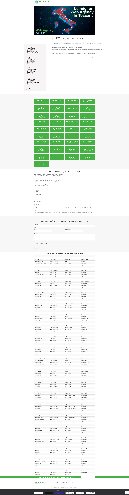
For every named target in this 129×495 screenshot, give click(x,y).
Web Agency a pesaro (68, 296)
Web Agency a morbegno (53, 468)
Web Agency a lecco (53, 358)
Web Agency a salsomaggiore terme (70, 395)
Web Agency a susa (83, 270)
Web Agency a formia (53, 283)
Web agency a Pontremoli (31, 74)
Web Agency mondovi (84, 472)
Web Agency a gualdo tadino (54, 329)
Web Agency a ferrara (53, 257)
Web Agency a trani (83, 307)
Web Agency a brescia (38, 309)
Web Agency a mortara (53, 470)
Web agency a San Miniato (31, 83)
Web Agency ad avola (84, 435)
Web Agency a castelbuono (38, 353)
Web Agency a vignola (84, 358)
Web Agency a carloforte (38, 336)
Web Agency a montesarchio (54, 459)
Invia (36, 247)
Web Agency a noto (67, 265)
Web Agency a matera (53, 415)
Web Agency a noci (67, 259)
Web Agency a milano (53, 426)
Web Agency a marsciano (53, 406)
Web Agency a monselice (53, 448)
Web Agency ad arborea (84, 408)
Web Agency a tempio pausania (85, 277)
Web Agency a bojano (38, 285)
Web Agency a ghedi (53, 307)
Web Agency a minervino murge (54, 430)
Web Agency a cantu (37, 331)
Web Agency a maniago (53, 402)
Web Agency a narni (67, 255)
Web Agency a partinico (68, 283)
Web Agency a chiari (37, 395)
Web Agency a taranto (84, 274)
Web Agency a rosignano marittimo (69, 378)
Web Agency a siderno (68, 457)
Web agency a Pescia (30, 75)
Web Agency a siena (67, 459)
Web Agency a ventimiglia (84, 340)
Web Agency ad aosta (84, 404)
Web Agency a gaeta (53, 296)
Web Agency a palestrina (68, 276)
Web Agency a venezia (84, 336)
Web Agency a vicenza (84, 353)
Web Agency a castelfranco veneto (39, 356)
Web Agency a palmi (67, 277)
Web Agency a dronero (38, 465)
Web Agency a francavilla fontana (55, 290)
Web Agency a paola (68, 279)
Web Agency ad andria (84, 400)
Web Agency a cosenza (38, 446)
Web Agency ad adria (83, 375)
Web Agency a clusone (38, 424)
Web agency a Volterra (31, 88)
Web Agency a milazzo (53, 428)
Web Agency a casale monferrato (39, 345)
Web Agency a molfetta (53, 443)
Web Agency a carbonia (38, 334)
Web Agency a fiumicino (53, 270)
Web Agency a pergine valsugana (69, 292)
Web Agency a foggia (53, 274)
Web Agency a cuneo (38, 457)
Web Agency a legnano (53, 362)
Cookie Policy (71, 482)
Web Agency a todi (83, 294)
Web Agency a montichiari (53, 463)
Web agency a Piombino (31, 70)
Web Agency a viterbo (84, 360)
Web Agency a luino (53, 384)
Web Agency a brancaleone (38, 305)
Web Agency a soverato (68, 474)
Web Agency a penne (68, 290)
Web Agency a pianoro (68, 301)
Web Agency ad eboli (83, 437)
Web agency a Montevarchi (31, 69)
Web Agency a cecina (38, 378)
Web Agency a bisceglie (38, 283)
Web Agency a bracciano (38, 303)
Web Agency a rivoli (67, 371)
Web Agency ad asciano (84, 419)
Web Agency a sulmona (84, 268)
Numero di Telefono (69, 229)
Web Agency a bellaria (38, 270)
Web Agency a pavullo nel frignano (69, 288)
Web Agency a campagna (38, 323)
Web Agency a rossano (68, 380)
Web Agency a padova (68, 272)
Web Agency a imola (53, 336)
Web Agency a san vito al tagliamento (70, 417)
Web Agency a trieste (83, 316)
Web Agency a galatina (53, 298)
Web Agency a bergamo (38, 277)
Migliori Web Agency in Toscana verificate (32, 89)
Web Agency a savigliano (68, 439)
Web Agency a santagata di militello (70, 424)
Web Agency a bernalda (38, 279)
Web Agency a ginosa (53, 309)
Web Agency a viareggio (84, 349)
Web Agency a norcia (68, 263)
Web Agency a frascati (53, 292)
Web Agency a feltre (37, 474)
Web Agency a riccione (68, 362)
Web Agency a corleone (38, 443)
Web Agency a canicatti (38, 329)
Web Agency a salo (67, 393)
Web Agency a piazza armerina (69, 303)
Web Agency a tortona (84, 305)
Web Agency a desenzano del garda (40, 461)
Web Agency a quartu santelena (69, 345)
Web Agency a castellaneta (38, 362)
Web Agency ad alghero (84, 393)
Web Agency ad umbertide (84, 468)
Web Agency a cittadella (38, 415)
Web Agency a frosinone (53, 294)
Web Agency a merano (53, 421)
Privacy (45, 243)
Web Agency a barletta (38, 266)
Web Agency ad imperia (84, 446)
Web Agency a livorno (53, 369)
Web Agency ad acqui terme (84, 371)
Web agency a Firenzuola (31, 59)
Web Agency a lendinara (53, 364)
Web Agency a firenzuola (53, 266)
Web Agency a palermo (68, 274)
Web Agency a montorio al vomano (55, 465)
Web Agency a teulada (84, 288)
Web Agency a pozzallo (68, 340)
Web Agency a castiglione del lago (39, 367)
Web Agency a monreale (53, 446)
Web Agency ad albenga (84, 389)
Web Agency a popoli (68, 329)
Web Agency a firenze (53, 265)
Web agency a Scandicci (31, 81)
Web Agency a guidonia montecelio (55, 334)
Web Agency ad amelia (84, 395)
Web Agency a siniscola (68, 465)
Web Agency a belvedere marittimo (39, 274)
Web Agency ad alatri (83, 384)
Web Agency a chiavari (38, 397)
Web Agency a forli (52, 281)
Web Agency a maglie (53, 395)
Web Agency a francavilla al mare (55, 288)
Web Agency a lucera (53, 380)
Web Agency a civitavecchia (38, 421)
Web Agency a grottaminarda (54, 325)
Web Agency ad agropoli (84, 380)
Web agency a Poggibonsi (31, 79)
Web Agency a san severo (68, 415)
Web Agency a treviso (84, 312)
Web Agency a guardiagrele (54, 331)
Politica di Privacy (38, 242)
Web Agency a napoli (53, 472)
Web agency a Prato (30, 77)
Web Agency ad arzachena (84, 417)
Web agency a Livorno (30, 62)
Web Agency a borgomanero (39, 294)
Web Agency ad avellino (84, 430)
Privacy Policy (64, 482)
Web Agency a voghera (84, 364)
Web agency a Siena (30, 84)
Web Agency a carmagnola (38, 338)
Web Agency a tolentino (84, 296)
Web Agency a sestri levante (69, 454)
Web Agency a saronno (68, 432)
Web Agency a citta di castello (39, 413)
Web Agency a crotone (38, 454)
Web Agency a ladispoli (53, 345)
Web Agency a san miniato (68, 413)
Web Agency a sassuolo (68, 437)
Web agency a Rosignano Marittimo (33, 80)
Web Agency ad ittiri (83, 452)
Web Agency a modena (53, 435)
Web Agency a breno (37, 307)
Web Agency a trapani (84, 309)
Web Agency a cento (37, 384)
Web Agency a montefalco (53, 452)
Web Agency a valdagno (84, 320)
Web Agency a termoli (84, 283)
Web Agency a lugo (53, 382)
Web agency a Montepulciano (32, 68)
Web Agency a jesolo (53, 340)
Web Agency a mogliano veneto (54, 439)
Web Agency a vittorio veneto (85, 362)
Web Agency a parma (68, 281)
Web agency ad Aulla (30, 50)
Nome (35, 227)
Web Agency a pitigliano (68, 314)
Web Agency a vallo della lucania (85, 325)
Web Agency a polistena (68, 320)
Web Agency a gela (53, 303)
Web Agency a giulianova (53, 312)
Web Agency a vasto (83, 331)
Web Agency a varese (84, 329)
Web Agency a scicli (67, 446)
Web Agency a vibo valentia (84, 351)
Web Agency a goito (53, 314)
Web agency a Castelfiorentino (32, 54)
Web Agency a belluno (38, 272)
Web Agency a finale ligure (54, 263)
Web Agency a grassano (53, 318)
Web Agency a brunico (38, 314)
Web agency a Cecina (30, 55)
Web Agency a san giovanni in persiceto (70, 408)
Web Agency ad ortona (84, 459)
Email (35, 229)
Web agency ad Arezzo (31, 48)
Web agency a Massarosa (31, 67)
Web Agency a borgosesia (38, 296)
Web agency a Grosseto (31, 61)
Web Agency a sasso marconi (69, 435)
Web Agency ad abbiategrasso (85, 367)
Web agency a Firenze (30, 58)
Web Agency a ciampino (38, 404)
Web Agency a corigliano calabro (39, 441)
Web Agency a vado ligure (84, 318)
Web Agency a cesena (38, 389)
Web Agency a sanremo (68, 421)
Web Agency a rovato (68, 382)
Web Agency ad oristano (84, 457)
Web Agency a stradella (84, 265)
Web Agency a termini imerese (85, 281)
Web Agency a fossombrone (54, 287)
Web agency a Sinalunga (31, 85)
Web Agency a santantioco (68, 426)
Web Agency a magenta (53, 391)
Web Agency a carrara (38, 342)
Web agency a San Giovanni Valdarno (33, 82)
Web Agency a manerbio (53, 400)
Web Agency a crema (38, 450)
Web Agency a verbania (84, 342)
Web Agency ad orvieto (84, 461)
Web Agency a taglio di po (84, 272)
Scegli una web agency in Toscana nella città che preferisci (35, 47)
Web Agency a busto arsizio (38, 318)
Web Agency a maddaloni (53, 389)
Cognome (66, 227)
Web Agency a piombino (68, 307)
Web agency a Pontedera (31, 78)
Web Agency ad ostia (83, 465)
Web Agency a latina (53, 353)
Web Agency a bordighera (38, 290)
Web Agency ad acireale (84, 369)
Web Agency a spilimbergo (84, 259)
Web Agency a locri (53, 371)
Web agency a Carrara (31, 53)
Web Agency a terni (83, 285)
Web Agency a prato (67, 342)
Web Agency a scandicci (68, 443)
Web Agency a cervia (37, 386)
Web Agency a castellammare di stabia (40, 358)
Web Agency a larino (53, 351)
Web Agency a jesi (52, 338)
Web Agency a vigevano (84, 356)
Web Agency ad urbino (84, 470)
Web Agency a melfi (53, 419)
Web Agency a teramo (84, 279)
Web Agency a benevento (38, 276)
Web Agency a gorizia (53, 316)
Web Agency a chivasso (38, 402)
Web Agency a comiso (38, 432)
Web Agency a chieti (37, 400)
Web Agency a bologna (38, 287)
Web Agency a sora (67, 470)
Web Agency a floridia (53, 272)
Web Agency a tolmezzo (84, 298)
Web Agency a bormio (38, 298)
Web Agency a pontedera (68, 325)
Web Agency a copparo (38, 437)
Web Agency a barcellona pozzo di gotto (40, 263)
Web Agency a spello (83, 255)
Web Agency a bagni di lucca (39, 261)
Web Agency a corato (38, 439)
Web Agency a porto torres (68, 334)
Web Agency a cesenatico (38, 391)
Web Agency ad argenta (84, 413)
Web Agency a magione (53, 393)
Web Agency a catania (38, 369)
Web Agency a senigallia (68, 448)
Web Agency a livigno (53, 367)
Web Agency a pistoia (68, 312)
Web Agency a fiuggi (53, 268)
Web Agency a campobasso (38, 327)
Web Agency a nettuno (68, 257)
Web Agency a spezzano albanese (85, 257)
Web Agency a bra (37, 301)
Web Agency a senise (68, 450)
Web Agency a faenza (38, 468)
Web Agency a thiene (83, 290)
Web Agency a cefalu (37, 380)
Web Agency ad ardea (84, 410)
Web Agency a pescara (68, 298)
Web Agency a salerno (68, 391)
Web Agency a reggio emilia (69, 356)
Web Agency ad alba (83, 386)
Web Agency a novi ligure (68, 268)
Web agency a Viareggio (31, 86)
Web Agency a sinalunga (68, 463)
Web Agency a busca (37, 316)
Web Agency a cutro (37, 459)
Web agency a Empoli (30, 57)
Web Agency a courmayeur (38, 448)
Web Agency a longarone (53, 375)
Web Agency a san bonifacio (69, 400)
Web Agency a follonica (53, 277)
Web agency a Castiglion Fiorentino (33, 52)
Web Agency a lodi (52, 373)
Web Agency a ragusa (68, 347)
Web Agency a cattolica (38, 373)
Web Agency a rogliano (68, 373)
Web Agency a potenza (68, 338)
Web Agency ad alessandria (84, 391)
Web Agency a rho (67, 360)
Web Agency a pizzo (67, 316)
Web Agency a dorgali (38, 463)
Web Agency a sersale (68, 452)
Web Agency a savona (68, 441)
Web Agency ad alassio (84, 382)
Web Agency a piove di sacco (69, 309)
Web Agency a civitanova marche (39, 419)
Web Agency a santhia (68, 428)
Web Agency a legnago (53, 360)
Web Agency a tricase (84, 314)
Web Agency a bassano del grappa (39, 268)
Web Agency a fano (37, 472)
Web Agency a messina (53, 424)
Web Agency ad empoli (84, 439)
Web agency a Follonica (31, 60)
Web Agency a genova (53, 305)
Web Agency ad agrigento (84, 378)
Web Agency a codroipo (38, 428)
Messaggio (36, 233)
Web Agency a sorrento (68, 472)
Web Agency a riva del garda (69, 369)
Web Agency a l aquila (53, 342)
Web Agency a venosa (84, 338)
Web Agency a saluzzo (68, 397)
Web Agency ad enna (83, 441)
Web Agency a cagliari (38, 320)
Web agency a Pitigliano (31, 71)
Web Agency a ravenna (68, 351)
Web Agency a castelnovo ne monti (39, 364)
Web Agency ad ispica (84, 450)
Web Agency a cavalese (38, 375)
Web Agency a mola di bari (54, 441)
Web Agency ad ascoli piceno (85, 421)
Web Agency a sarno (68, 430)
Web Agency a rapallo (68, 349)
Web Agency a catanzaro (38, 371)
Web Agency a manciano (53, 397)
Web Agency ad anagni (84, 397)
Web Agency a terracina (84, 287)
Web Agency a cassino (38, 351)
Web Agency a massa (53, 410)
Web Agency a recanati (68, 353)
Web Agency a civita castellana (39, 417)
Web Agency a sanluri (68, 419)
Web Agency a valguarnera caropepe (86, 323)
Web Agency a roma (67, 375)
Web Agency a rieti (67, 364)
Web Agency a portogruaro (68, 336)
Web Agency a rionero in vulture (69, 367)
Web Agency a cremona (38, 452)
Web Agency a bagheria (38, 259)
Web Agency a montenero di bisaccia (55, 454)
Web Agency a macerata (53, 386)
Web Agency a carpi (37, 340)
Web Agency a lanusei (53, 349)
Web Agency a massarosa (53, 413)
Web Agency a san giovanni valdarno (70, 410)
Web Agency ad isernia (84, 448)
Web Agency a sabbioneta (68, 389)
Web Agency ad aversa (84, 432)
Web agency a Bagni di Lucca (32, 51)
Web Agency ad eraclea (84, 443)
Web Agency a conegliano (38, 435)
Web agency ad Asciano (31, 49)
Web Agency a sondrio (68, 468)
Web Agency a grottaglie (53, 323)
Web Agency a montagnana (54, 450)
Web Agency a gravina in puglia (54, 320)
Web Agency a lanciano (53, 347)
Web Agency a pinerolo (68, 305)
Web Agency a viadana (84, 347)
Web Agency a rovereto (68, 384)
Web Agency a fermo (53, 255)
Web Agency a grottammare (54, 327)
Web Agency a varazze (84, 327)
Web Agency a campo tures (38, 325)
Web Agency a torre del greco (85, 301)
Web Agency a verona (84, 345)
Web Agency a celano (38, 382)
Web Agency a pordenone (68, 331)
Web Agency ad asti (83, 426)
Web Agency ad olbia (83, 454)
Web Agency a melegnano (54, 417)
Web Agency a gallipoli (53, 301)
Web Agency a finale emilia (54, 261)
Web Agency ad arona (84, 415)
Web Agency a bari (37, 265)
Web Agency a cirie (37, 408)
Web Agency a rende (68, 358)
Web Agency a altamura (38, 257)
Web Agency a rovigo (68, 386)
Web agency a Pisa (30, 72)
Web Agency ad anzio (84, 402)
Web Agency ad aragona (84, 406)
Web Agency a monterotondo (54, 457)
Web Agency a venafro (84, 334)
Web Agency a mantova (53, 404)
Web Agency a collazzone (38, 430)
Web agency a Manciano (31, 64)
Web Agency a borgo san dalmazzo (39, 292)
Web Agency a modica (53, 437)
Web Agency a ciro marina (38, 410)
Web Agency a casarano (38, 347)
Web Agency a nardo (53, 474)
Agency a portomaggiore (38, 255)
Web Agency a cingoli (38, 406)
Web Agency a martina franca (54, 408)
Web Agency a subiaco (84, 266)
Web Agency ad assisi (84, 424)
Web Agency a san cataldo (68, 402)
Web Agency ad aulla (83, 428)
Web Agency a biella (37, 281)
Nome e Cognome (38, 224)
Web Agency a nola (67, 261)
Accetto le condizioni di (41, 243)
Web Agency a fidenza (53, 259)
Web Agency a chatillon (38, 393)
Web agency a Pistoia (30, 73)
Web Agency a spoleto (84, 261)
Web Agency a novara (68, 266)
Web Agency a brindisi (38, 312)
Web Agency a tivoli (83, 292)
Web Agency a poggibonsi (68, 318)
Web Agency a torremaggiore (85, 303)
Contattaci (57, 482)
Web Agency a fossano (53, 285)
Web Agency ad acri (83, 373)
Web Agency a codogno (38, 426)
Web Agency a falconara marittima (39, 470)
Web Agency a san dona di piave (69, 404)
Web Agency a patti (67, 285)
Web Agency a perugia (68, 294)
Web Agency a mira (53, 432)
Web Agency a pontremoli (68, 327)
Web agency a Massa (30, 65)
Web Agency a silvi (67, 461)
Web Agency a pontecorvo (68, 323)
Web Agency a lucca (53, 378)
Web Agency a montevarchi (54, 461)
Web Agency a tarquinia (84, 276)
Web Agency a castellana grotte (39, 360)
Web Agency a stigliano (84, 263)
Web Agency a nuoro (68, 270)
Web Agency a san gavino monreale (70, 406)
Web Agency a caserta (38, 349)
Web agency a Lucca (30, 63)
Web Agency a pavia (67, 287)
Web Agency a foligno (53, 276)
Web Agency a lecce (53, 356)
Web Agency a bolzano (38, 288)
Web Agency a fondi (53, 279)
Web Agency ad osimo (84, 463)
